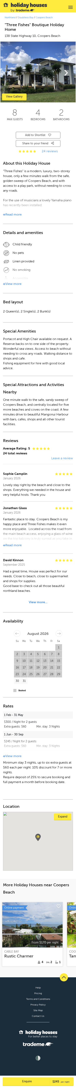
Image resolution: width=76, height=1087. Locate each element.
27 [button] (44, 674)
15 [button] (58, 660)
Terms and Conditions (38, 999)
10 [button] (24, 660)
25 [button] (31, 674)
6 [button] (45, 654)
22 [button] (58, 667)
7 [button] (51, 654)
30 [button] (17, 680)
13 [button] (44, 660)
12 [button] (38, 660)
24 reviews (50, 151)
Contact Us (38, 1016)
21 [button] (51, 667)
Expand (62, 816)
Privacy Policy (38, 1004)
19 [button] (38, 667)
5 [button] (38, 654)
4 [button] (31, 654)
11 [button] (31, 660)
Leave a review (62, 458)
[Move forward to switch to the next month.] (59, 633)
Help (38, 987)
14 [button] (51, 660)
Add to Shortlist (35, 135)
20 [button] (45, 667)
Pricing (38, 993)
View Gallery (14, 96)
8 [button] (59, 654)
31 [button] (24, 680)
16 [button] (17, 667)
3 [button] (24, 654)
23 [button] (17, 674)
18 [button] (31, 667)
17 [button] (24, 667)
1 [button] (58, 647)
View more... (38, 602)
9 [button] (17, 660)
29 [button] (58, 674)
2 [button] (17, 654)
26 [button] (38, 674)
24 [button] (24, 674)
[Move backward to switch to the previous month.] (17, 633)
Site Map (38, 1010)
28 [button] (52, 674)
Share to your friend (35, 143)
